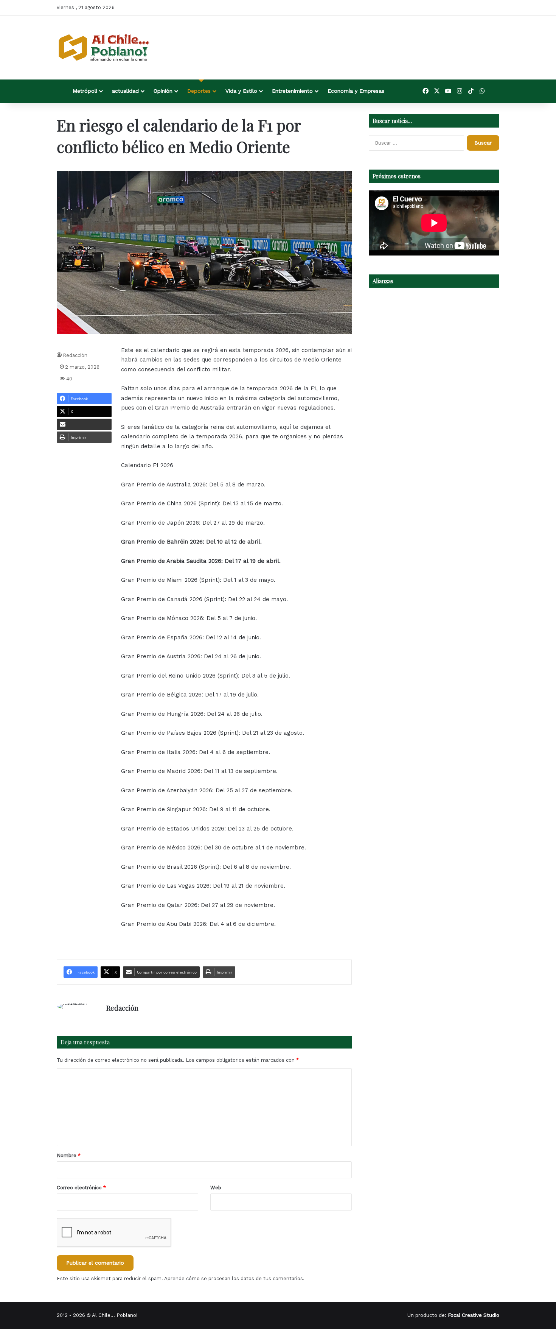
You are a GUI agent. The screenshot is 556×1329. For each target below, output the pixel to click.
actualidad (125, 91)
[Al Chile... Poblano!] (104, 47)
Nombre (69, 1155)
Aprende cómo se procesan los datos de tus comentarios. (234, 1278)
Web (215, 1187)
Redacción (75, 355)
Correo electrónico (81, 1187)
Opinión (163, 91)
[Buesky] (493, 91)
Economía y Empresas (356, 91)
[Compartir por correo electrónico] (84, 424)
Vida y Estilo (241, 91)
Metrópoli (85, 91)
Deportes (199, 91)
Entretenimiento (292, 91)
